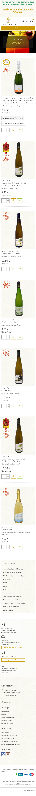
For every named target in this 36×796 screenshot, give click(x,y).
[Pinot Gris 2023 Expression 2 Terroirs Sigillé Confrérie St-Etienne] (18, 435)
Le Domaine (5, 712)
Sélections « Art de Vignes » (12, 596)
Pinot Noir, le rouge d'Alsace (12, 572)
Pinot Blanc (6, 579)
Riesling (5, 583)
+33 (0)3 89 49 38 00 (9, 630)
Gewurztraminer (8, 593)
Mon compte (5, 733)
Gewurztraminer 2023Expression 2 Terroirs (11, 252)
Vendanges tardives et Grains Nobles (14, 603)
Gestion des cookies (7, 723)
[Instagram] (8, 754)
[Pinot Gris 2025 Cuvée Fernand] (18, 367)
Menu (19, 28)
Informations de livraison (9, 735)
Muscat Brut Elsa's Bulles (7, 528)
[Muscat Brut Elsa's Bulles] (18, 506)
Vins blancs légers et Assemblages (14, 576)
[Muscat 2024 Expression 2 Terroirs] (18, 160)
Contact (6, 699)
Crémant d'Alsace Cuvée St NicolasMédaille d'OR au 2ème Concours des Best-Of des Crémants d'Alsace (17, 100)
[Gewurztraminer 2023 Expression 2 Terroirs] (18, 230)
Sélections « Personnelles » (11, 600)
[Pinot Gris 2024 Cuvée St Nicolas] (18, 299)
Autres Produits (8, 610)
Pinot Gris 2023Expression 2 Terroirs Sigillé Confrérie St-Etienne (13, 458)
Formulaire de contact (9, 632)
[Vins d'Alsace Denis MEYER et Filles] (14, 39)
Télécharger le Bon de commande (13, 660)
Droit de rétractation (7, 738)
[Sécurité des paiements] (16, 669)
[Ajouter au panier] (13, 130)
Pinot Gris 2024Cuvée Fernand (8, 389)
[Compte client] (27, 21)
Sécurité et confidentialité (9, 741)
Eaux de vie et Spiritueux (11, 607)
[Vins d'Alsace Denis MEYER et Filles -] (8, 21)
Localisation (7, 702)
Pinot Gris (6, 589)
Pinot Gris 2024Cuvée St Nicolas (9, 321)
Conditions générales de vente (10, 744)
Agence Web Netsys (29, 790)
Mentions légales (6, 720)
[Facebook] (3, 754)
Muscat (5, 586)
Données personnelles (8, 718)
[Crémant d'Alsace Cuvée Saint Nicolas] (18, 77)
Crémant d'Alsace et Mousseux (13, 569)
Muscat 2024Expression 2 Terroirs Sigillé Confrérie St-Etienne (13, 183)
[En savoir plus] (19, 130)
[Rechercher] (23, 21)
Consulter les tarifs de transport (12, 647)
